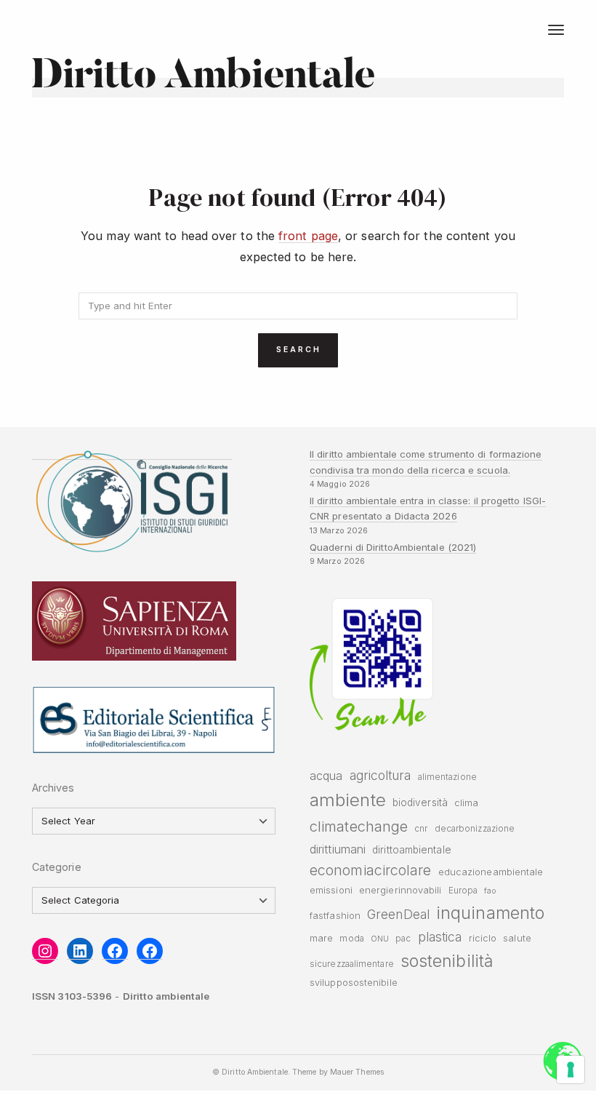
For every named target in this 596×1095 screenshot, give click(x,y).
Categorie (56, 867)
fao (489, 891)
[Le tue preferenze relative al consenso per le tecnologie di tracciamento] (570, 1069)
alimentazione (447, 777)
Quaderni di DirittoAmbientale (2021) (393, 547)
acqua (326, 775)
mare (321, 938)
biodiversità (420, 802)
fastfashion (335, 915)
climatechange (359, 826)
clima (466, 802)
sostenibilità (446, 961)
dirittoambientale (411, 850)
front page (308, 235)
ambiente (348, 800)
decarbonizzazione (475, 829)
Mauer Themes (357, 1072)
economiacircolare (371, 870)
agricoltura (380, 775)
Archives (53, 787)
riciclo (483, 938)
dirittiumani (338, 849)
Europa (463, 890)
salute (517, 938)
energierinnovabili (400, 890)
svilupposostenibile (354, 982)
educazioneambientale (491, 872)
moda (351, 938)
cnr (420, 829)
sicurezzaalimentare (352, 964)
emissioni (331, 890)
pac (403, 938)
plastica (440, 936)
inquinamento (490, 912)
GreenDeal (398, 914)
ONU (380, 939)
